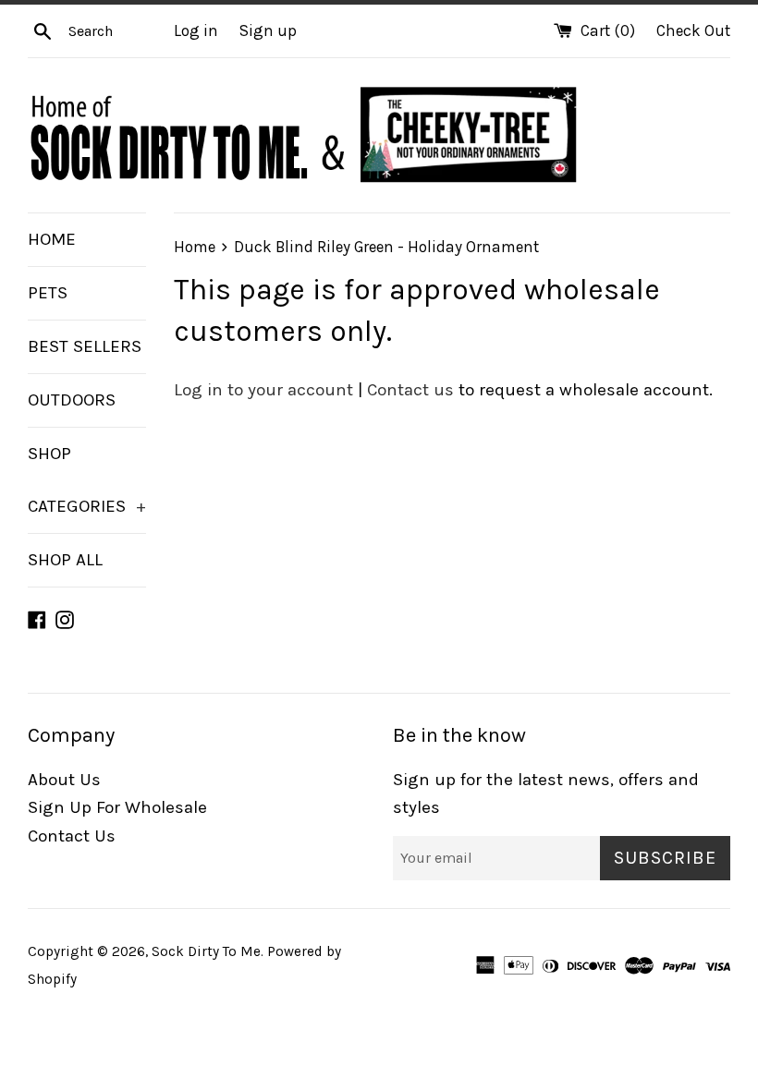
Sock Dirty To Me (206, 951)
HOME (52, 239)
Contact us (410, 390)
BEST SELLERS (84, 346)
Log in (196, 30)
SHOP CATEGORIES (87, 479)
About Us (64, 779)
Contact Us (72, 836)
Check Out (693, 30)
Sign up (268, 30)
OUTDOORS (72, 400)
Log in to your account (263, 390)
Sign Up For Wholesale (117, 807)
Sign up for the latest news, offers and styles (546, 793)
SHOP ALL (65, 560)
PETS (47, 293)
